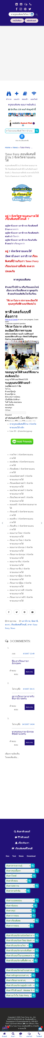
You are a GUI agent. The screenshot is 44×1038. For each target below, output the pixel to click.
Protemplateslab (23, 1021)
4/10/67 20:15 (28, 689)
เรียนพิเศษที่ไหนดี (18, 625)
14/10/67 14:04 (28, 724)
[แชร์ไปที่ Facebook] (8, 612)
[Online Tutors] (33, 93)
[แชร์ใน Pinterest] (24, 612)
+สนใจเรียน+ (17, 21)
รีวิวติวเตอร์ (23, 837)
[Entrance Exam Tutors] (25, 93)
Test (14, 856)
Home (7, 147)
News (15, 147)
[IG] (21, 9)
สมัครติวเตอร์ (31, 21)
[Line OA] (25, 4)
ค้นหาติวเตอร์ (23, 831)
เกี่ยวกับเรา (23, 843)
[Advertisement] (22, 52)
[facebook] (16, 9)
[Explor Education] (9, 93)
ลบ (31, 672)
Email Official (17, 1023)
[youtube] (21, 4)
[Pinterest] (25, 9)
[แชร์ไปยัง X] (16, 612)
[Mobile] (30, 4)
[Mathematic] (16, 93)
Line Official (29, 1023)
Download (31, 856)
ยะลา (7, 625)
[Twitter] (30, 9)
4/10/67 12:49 (28, 653)
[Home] (16, 4)
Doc (7, 856)
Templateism (10, 1021)
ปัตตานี (34, 621)
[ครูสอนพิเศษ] (22, 117)
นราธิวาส (26, 621)
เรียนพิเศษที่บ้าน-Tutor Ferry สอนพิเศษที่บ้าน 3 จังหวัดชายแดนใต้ (22, 1026)
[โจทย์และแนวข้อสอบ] (40, 1029)
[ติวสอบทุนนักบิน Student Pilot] (22, 126)
